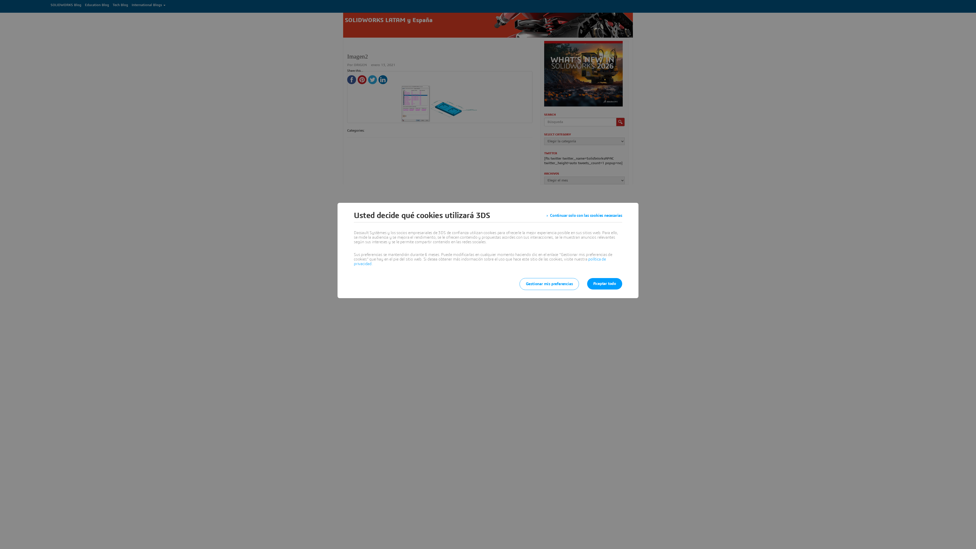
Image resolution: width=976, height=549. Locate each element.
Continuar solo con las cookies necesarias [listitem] (586, 216)
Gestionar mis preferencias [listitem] (549, 284)
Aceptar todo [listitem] (604, 284)
